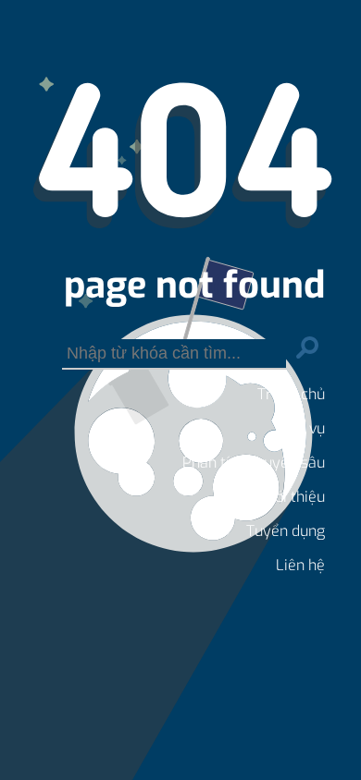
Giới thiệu (293, 496)
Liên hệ (300, 565)
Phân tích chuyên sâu (253, 462)
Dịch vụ (300, 428)
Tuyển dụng (285, 531)
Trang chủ (291, 394)
